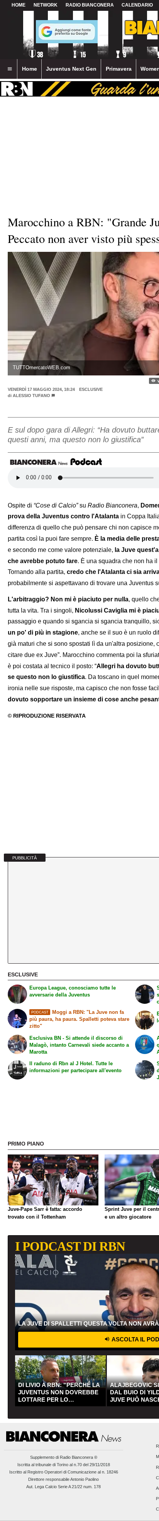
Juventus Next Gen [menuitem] (71, 69)
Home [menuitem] (29, 69)
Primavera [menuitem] (119, 69)
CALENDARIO (137, 5)
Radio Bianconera (90, 5)
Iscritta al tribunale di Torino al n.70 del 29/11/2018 (63, 1464)
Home (18, 5)
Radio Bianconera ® (78, 1457)
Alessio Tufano (31, 395)
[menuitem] (9, 69)
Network (46, 5)
